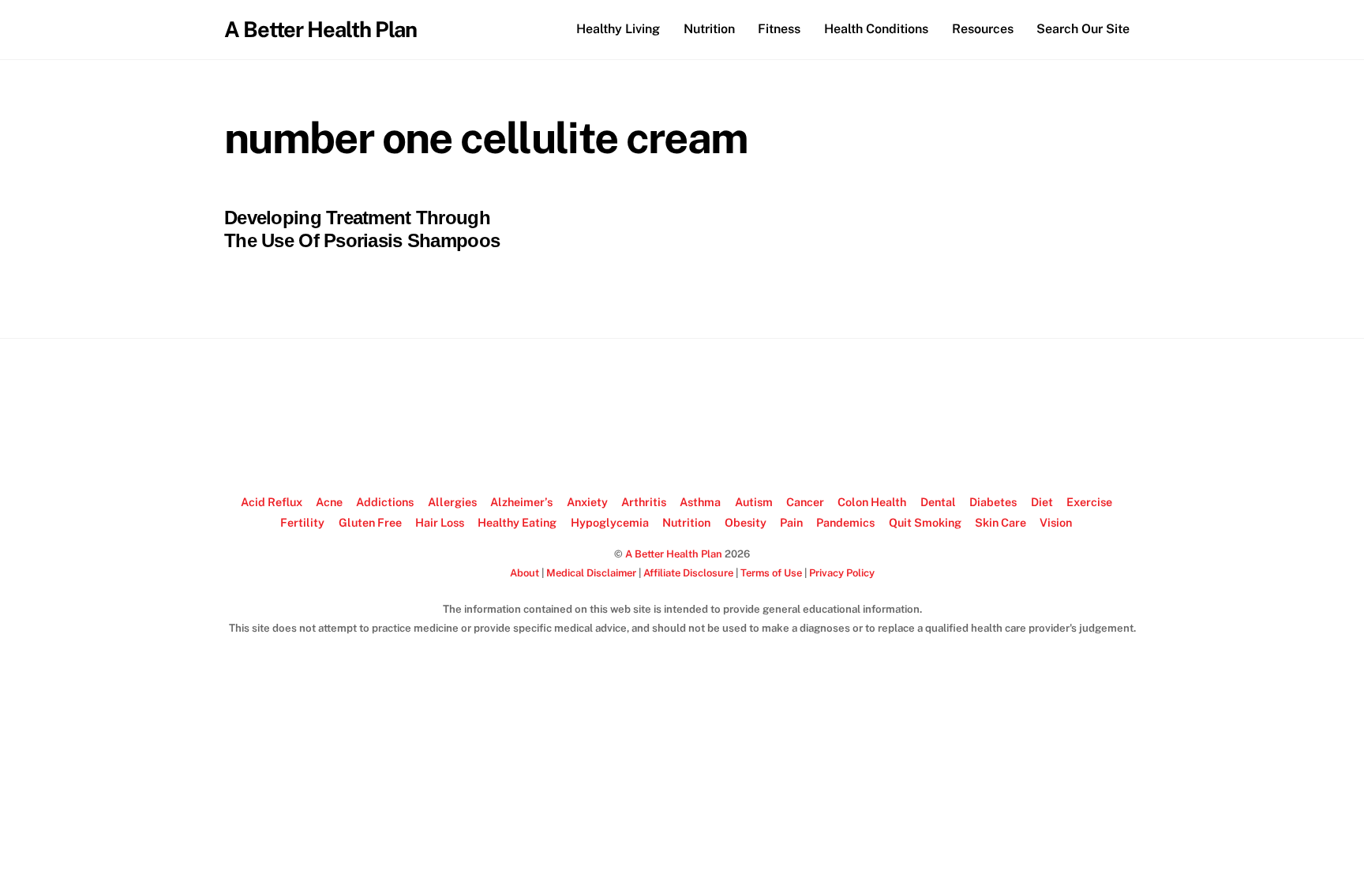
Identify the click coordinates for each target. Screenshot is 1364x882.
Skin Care (1000, 522)
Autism (754, 502)
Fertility (302, 522)
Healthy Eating (517, 522)
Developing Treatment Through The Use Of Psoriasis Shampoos (362, 229)
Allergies (452, 502)
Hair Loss (439, 522)
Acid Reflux (271, 502)
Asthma (700, 502)
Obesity (745, 522)
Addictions (385, 502)
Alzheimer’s (521, 502)
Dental (938, 502)
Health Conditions (876, 28)
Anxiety (587, 502)
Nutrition (709, 28)
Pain (791, 522)
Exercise (1089, 502)
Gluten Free (370, 522)
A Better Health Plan (673, 554)
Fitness (779, 28)
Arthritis (643, 502)
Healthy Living (618, 28)
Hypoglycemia (610, 522)
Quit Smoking (925, 522)
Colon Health (872, 502)
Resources (983, 28)
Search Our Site (1083, 28)
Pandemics (845, 522)
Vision (1056, 522)
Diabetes (993, 502)
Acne (329, 502)
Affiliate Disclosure (688, 573)
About (524, 573)
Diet (1042, 502)
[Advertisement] (682, 416)
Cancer (805, 502)
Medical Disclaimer (591, 573)
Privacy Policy (842, 573)
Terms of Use (771, 573)
